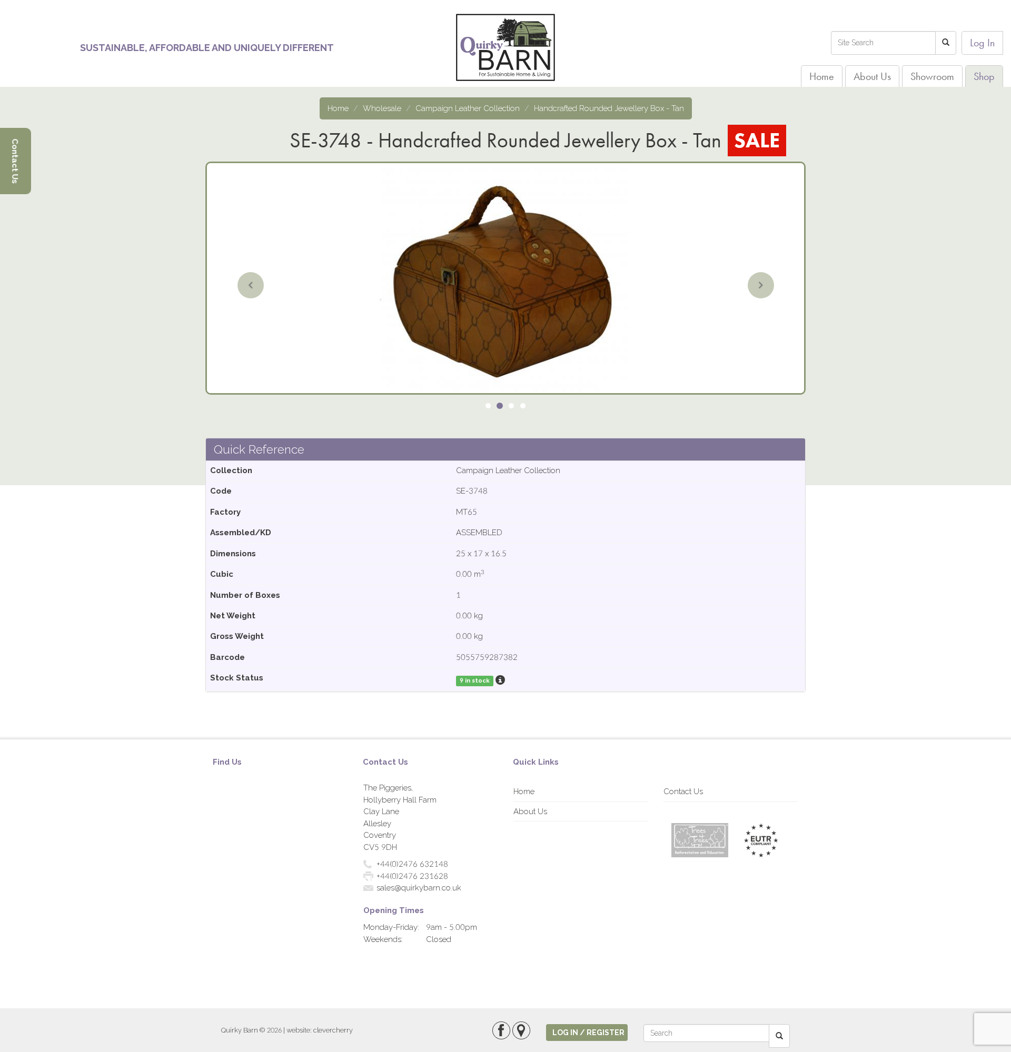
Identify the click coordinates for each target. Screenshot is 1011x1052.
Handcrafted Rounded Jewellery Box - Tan (609, 108)
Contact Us (683, 791)
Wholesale (382, 108)
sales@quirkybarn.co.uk (418, 888)
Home (821, 76)
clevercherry (333, 1030)
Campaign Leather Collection (467, 108)
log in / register (588, 1032)
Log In (982, 42)
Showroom (932, 76)
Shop (984, 76)
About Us (872, 76)
